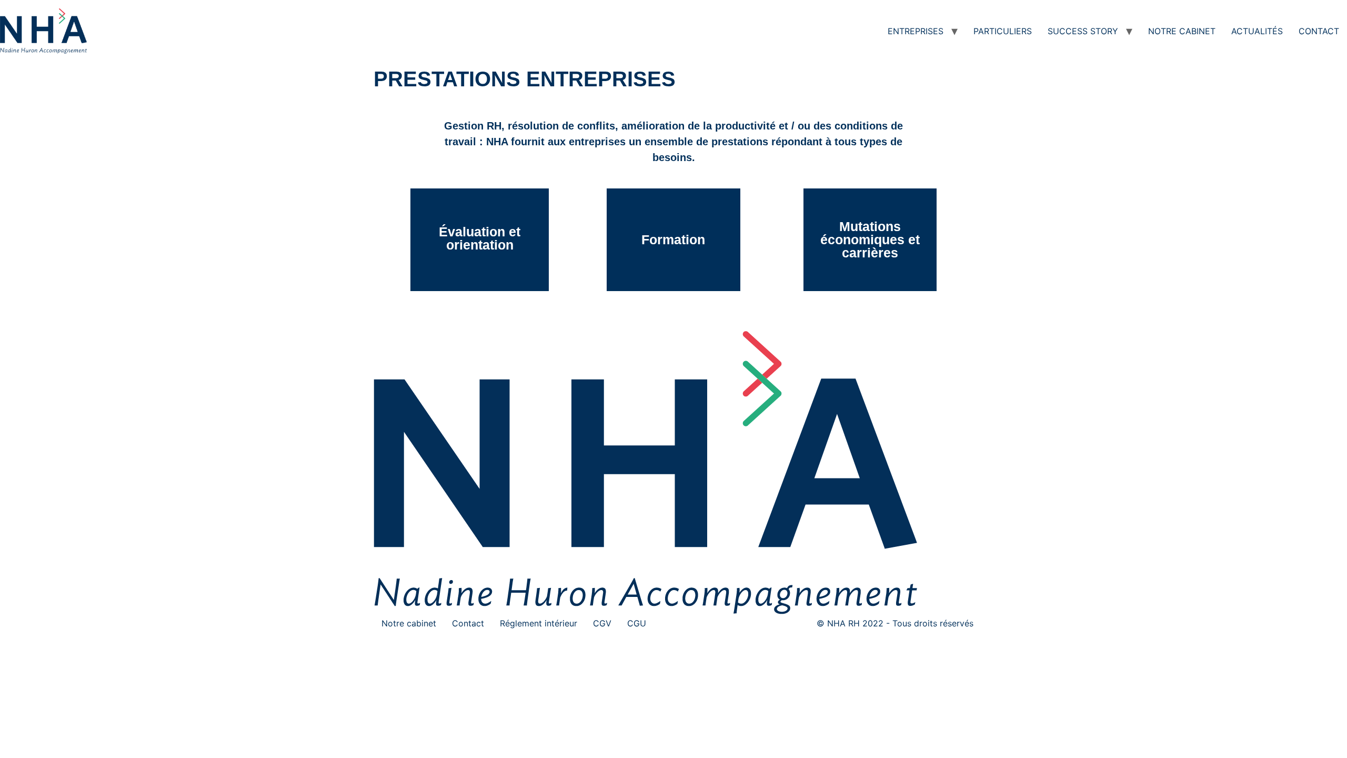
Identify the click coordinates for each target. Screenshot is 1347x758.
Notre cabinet (1181, 31)
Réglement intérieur (538, 623)
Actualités (1257, 31)
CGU (636, 623)
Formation (673, 239)
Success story (1083, 31)
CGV (602, 623)
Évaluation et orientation (479, 238)
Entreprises (915, 31)
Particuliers (1002, 31)
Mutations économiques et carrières (870, 239)
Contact (1319, 31)
